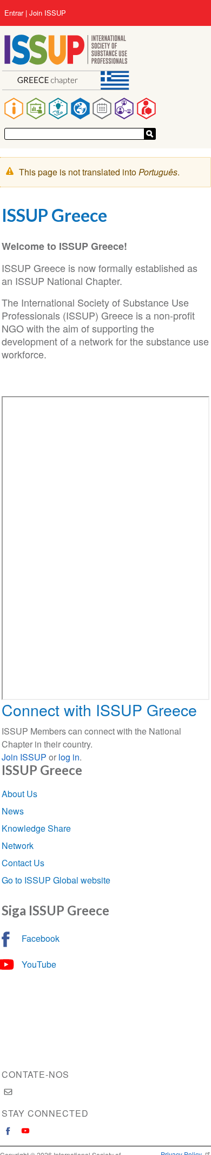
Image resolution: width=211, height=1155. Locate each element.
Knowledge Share (36, 828)
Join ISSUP (47, 13)
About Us (19, 793)
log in (69, 757)
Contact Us (23, 863)
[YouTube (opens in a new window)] (25, 1130)
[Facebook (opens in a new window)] (8, 1130)
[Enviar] (150, 134)
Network (18, 845)
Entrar (13, 13)
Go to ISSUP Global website (56, 880)
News (13, 811)
